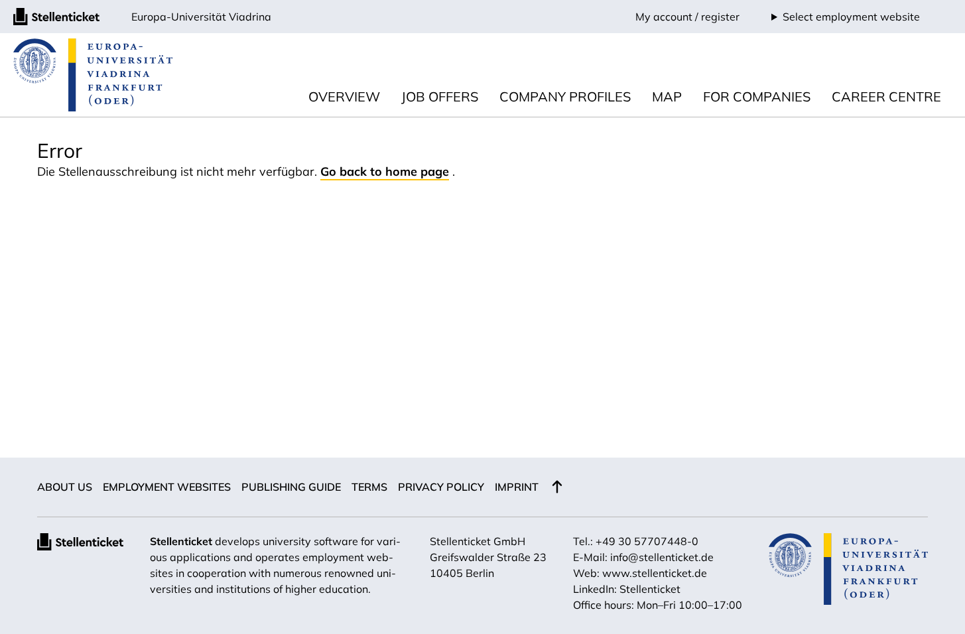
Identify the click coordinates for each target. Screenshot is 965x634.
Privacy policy (441, 486)
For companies (756, 96)
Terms (369, 486)
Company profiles (565, 96)
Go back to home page (384, 171)
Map (667, 96)
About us (64, 486)
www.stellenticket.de (654, 573)
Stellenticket (181, 541)
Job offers (439, 96)
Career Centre (886, 96)
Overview (344, 96)
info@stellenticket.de (662, 557)
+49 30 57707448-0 (647, 541)
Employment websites (167, 486)
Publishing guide (291, 486)
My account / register (687, 16)
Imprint (517, 486)
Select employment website (851, 16)
